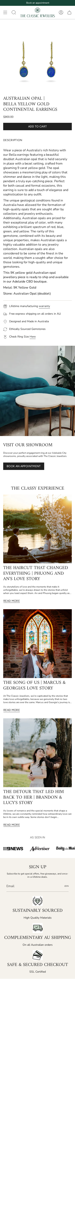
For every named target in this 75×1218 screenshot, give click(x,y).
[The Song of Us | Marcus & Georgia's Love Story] (37, 643)
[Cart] (69, 12)
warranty (44, 306)
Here (33, 337)
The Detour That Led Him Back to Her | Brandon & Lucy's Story (33, 797)
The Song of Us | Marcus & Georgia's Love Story (34, 685)
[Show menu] (5, 12)
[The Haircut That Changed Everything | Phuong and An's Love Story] (37, 528)
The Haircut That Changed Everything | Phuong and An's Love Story (35, 573)
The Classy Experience (37, 488)
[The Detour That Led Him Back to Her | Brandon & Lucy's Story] (37, 752)
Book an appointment (37, 2)
